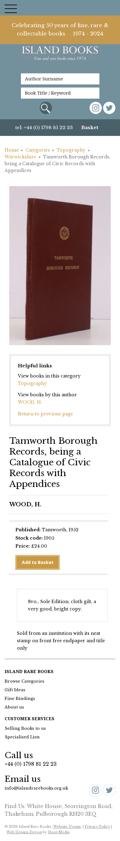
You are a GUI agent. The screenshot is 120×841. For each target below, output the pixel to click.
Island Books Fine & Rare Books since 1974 (60, 56)
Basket (89, 127)
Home (12, 150)
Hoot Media (59, 832)
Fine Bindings (20, 698)
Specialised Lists (22, 737)
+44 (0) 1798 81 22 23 (31, 764)
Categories (38, 150)
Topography (71, 150)
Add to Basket (38, 562)
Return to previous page (45, 414)
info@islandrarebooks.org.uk (36, 788)
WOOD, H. (30, 402)
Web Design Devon (24, 832)
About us (14, 707)
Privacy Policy (97, 826)
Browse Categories (24, 681)
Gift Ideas (15, 689)
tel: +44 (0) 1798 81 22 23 (44, 127)
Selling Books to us (25, 728)
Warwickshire (20, 157)
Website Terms (67, 826)
